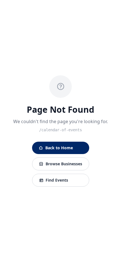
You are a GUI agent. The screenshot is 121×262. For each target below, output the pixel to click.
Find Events (57, 180)
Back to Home (59, 147)
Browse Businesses (64, 163)
